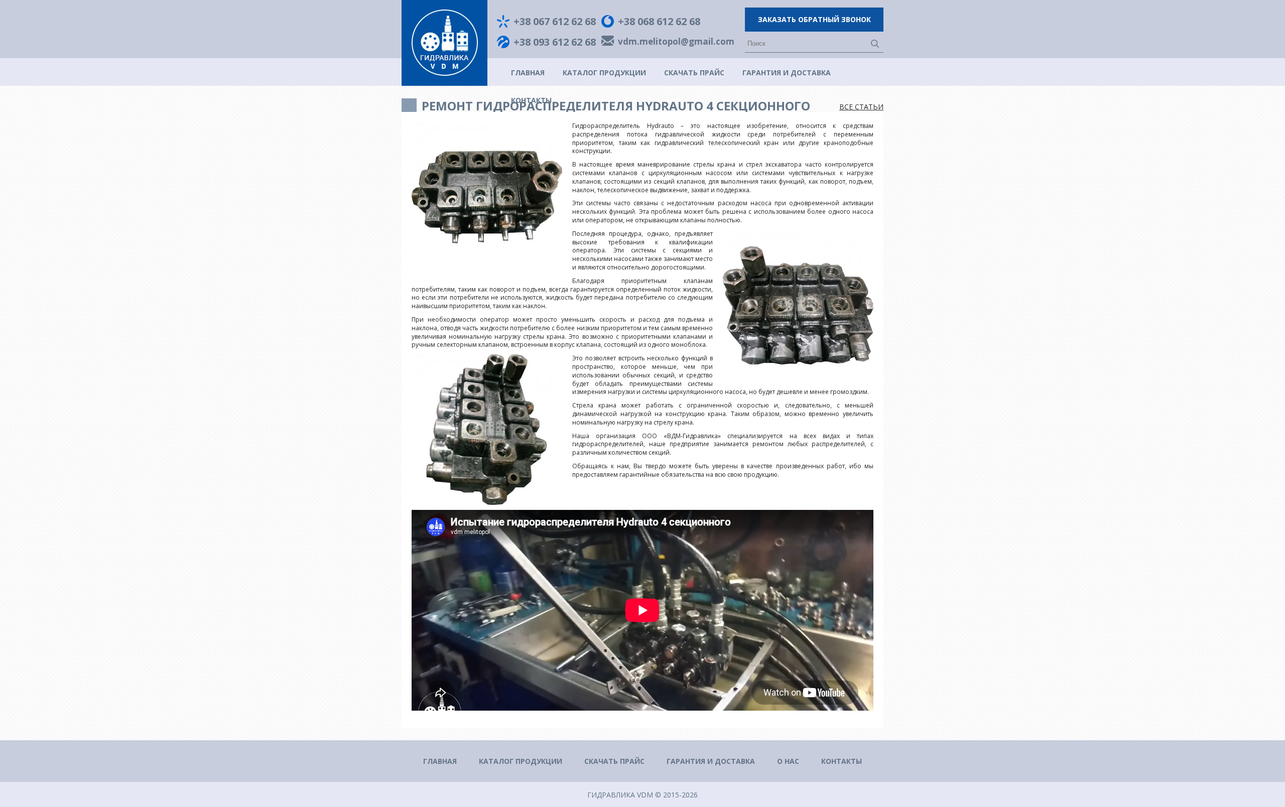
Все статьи (861, 106)
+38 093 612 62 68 (554, 42)
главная (528, 72)
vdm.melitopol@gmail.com (676, 42)
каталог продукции (604, 72)
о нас (788, 761)
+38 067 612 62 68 (554, 22)
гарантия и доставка (786, 72)
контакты (841, 761)
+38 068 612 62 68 (659, 22)
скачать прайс (694, 72)
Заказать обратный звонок (814, 19)
